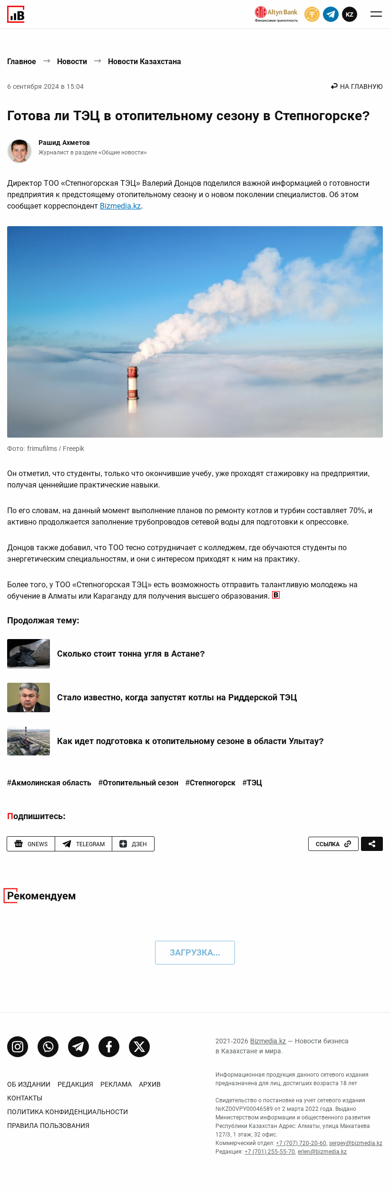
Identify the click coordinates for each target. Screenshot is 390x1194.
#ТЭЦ (252, 783)
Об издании (28, 1084)
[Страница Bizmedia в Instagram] (17, 1046)
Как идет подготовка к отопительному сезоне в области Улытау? (190, 741)
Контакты (24, 1098)
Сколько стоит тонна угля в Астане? (131, 654)
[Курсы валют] (312, 14)
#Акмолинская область (49, 783)
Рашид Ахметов (64, 142)
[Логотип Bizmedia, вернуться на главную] (15, 14)
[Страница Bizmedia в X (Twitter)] (139, 1046)
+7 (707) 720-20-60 (301, 1143)
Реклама (116, 1084)
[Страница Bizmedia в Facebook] (108, 1046)
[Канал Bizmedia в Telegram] (78, 1046)
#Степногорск (210, 783)
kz (349, 14)
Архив (150, 1084)
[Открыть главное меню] (376, 14)
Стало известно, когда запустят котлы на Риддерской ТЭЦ (177, 697)
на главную (361, 86)
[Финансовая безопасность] (276, 14)
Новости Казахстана (144, 61)
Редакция (75, 1084)
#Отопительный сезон (138, 783)
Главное (21, 61)
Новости (72, 61)
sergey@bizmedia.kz (355, 1143)
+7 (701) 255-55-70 (269, 1151)
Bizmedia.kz (120, 205)
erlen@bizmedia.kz (322, 1151)
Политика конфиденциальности (67, 1111)
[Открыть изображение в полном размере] (195, 331)
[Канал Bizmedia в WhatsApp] (48, 1046)
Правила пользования (48, 1125)
